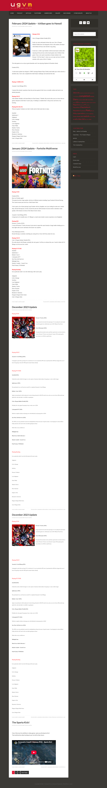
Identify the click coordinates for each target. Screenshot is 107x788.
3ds (74, 93)
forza (50, 509)
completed (84, 96)
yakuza (63, 143)
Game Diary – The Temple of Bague (81, 134)
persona (54, 509)
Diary (75, 99)
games (74, 102)
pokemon (83, 110)
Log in (74, 156)
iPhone (80, 102)
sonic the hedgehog (89, 113)
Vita (94, 116)
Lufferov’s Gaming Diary (79, 141)
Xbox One (87, 119)
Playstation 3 (76, 107)
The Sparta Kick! (21, 722)
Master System (92, 102)
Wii (74, 119)
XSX (64, 509)
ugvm (53, 5)
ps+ (91, 110)
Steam (74, 116)
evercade (85, 99)
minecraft (82, 104)
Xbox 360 (81, 119)
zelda (90, 119)
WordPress (66, 784)
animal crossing (83, 92)
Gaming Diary (21, 143)
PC (85, 105)
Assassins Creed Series (44, 143)
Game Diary (90, 99)
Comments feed (77, 163)
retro (83, 113)
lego (83, 102)
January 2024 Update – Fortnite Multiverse (35, 148)
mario (87, 102)
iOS (77, 102)
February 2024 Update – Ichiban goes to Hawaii (37, 23)
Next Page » (24, 772)
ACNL (78, 93)
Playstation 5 (58, 143)
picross (88, 104)
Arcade (88, 93)
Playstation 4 (62, 767)
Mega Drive (76, 105)
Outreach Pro (47, 784)
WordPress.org (77, 167)
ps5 (77, 113)
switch (86, 116)
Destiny (92, 96)
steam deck (80, 116)
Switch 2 (91, 116)
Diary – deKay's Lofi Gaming (80, 131)
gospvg (75, 138)
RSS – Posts (77, 175)
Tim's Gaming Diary (77, 145)
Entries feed (76, 160)
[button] (36, 172)
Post (88, 110)
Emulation (80, 99)
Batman (77, 96)
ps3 (93, 110)
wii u (76, 119)
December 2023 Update (24, 307)
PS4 (74, 113)
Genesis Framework (57, 784)
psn (79, 113)
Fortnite (52, 143)
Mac (85, 102)
